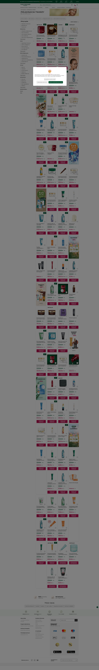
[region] (50, 76)
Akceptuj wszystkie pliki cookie (55, 82)
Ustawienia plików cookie (49, 79)
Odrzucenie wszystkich (42, 82)
